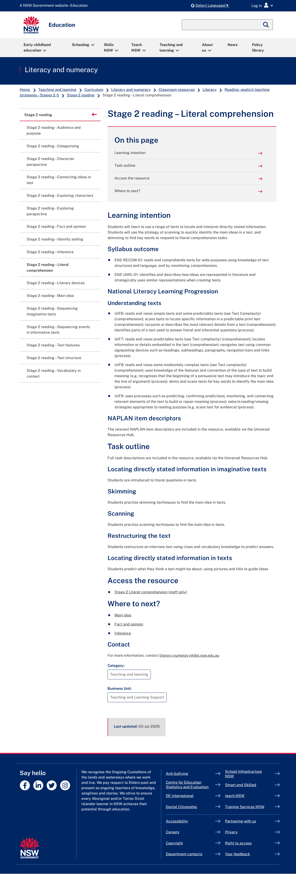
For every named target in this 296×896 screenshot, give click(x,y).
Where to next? (127, 191)
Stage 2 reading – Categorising (53, 146)
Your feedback (237, 854)
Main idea (122, 615)
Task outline (124, 165)
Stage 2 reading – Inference (50, 252)
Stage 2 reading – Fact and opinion (56, 226)
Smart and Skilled (250, 785)
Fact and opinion (128, 624)
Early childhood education (37, 47)
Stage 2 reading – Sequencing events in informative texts (58, 330)
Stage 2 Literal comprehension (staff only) (150, 592)
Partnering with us (240, 821)
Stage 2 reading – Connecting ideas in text (59, 180)
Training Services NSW (250, 807)
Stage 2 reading (81, 95)
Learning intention (129, 153)
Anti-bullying (188, 773)
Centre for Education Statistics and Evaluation (187, 784)
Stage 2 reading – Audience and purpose (54, 130)
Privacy (231, 832)
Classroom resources (177, 89)
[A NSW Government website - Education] (55, 5)
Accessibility (177, 821)
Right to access (238, 843)
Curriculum (93, 89)
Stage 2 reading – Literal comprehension (48, 267)
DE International (190, 796)
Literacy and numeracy (61, 69)
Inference (122, 633)
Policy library (258, 47)
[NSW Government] (29, 848)
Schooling (80, 45)
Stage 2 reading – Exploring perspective (50, 211)
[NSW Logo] (31, 25)
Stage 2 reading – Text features (53, 345)
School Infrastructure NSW (243, 773)
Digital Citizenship (191, 807)
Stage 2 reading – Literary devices (56, 283)
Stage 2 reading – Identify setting (55, 239)
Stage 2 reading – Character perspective (50, 162)
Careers (172, 832)
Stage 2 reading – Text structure (54, 358)
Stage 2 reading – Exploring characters (60, 195)
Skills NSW (109, 47)
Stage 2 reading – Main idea (50, 295)
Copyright (174, 843)
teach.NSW (245, 796)
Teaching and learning (171, 47)
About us (207, 47)
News (232, 45)
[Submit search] (266, 24)
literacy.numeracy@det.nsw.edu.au (189, 655)
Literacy (210, 89)
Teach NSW (136, 47)
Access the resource (131, 178)
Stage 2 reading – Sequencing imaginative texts (52, 311)
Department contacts (184, 854)
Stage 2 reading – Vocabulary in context (54, 373)
